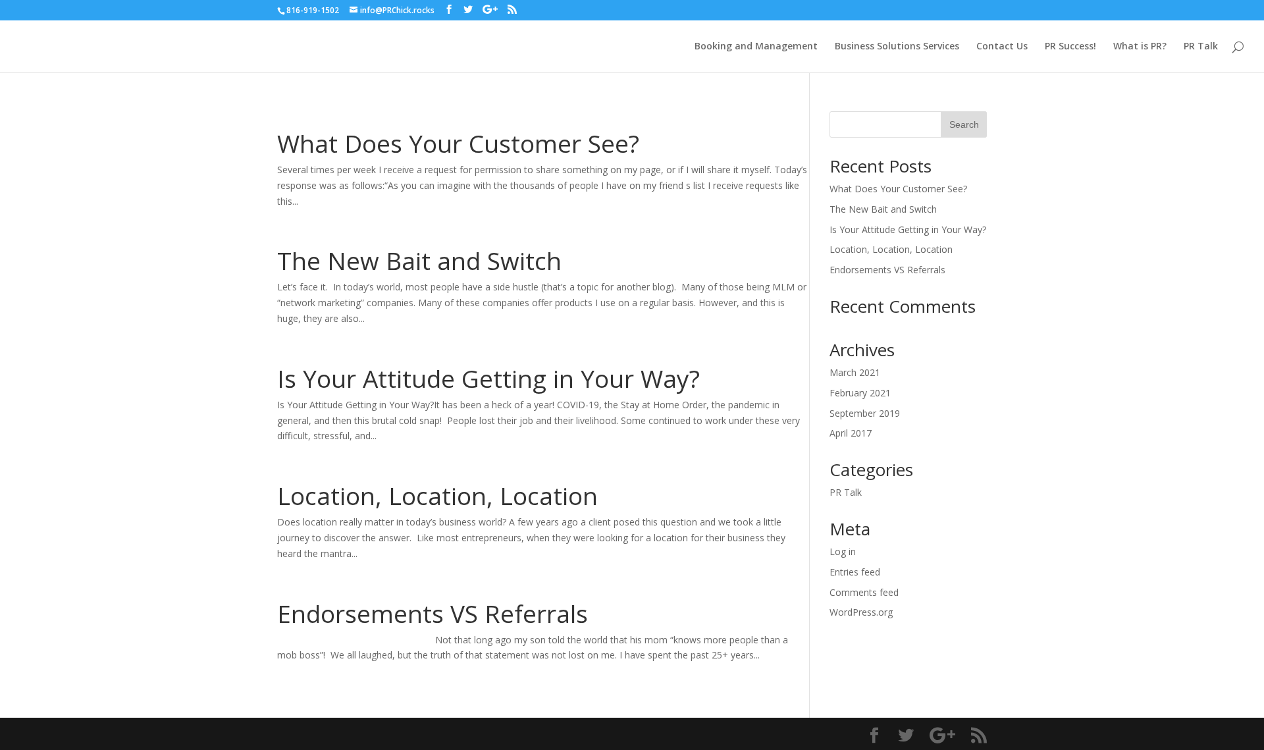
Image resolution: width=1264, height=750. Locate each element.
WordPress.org (861, 612)
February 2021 (860, 393)
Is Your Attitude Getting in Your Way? (488, 378)
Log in (843, 551)
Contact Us (1002, 46)
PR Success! (1070, 46)
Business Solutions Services (897, 46)
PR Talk (1201, 46)
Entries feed (855, 572)
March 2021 (855, 372)
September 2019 (865, 413)
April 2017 (851, 433)
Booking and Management (756, 46)
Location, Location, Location (437, 495)
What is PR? (1140, 46)
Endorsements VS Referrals (432, 613)
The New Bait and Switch (419, 260)
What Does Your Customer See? (458, 143)
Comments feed (864, 592)
